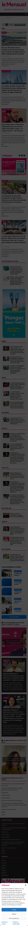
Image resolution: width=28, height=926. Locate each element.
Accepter (14, 909)
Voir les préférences (14, 918)
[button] (25, 885)
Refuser (14, 914)
